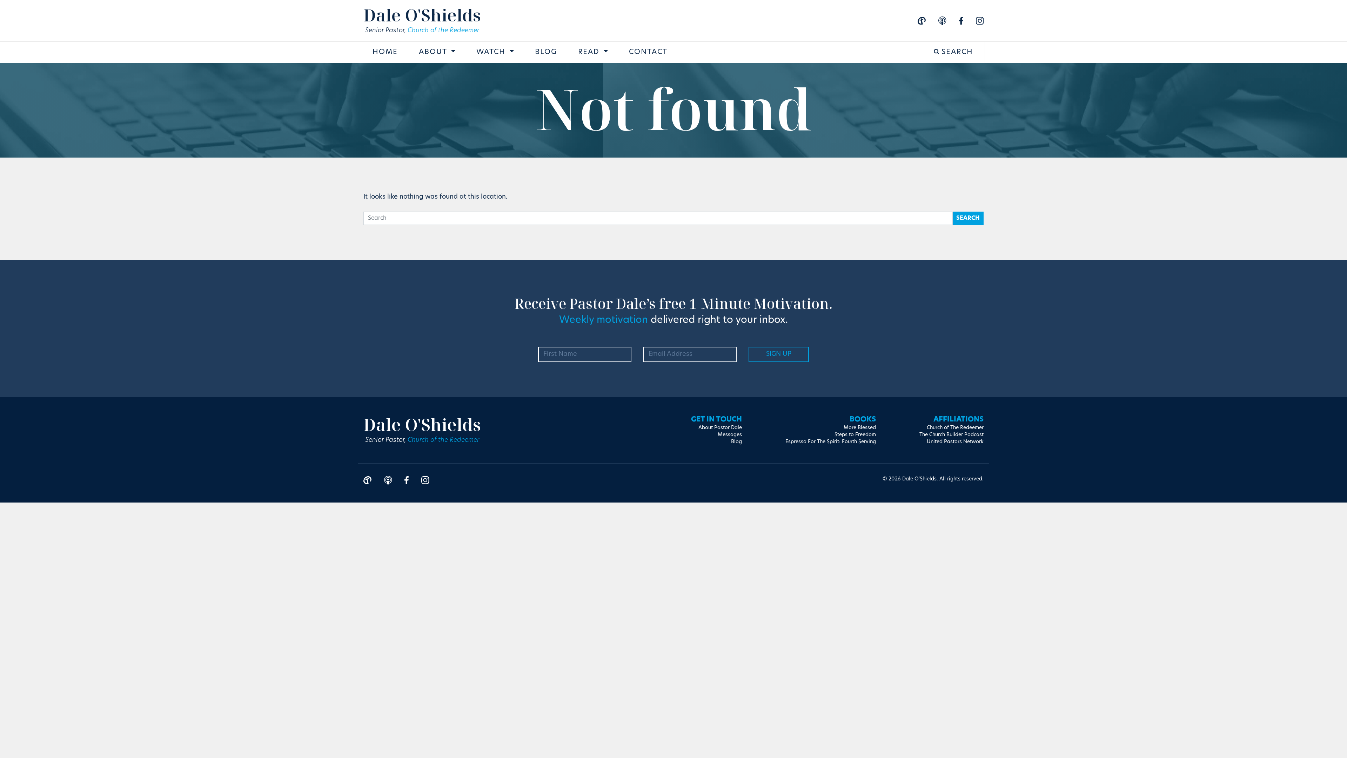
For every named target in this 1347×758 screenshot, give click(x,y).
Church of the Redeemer (443, 31)
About (434, 52)
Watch (492, 52)
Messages (730, 435)
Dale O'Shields (422, 15)
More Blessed (860, 428)
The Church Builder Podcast (951, 435)
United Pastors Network (955, 442)
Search (956, 52)
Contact (648, 52)
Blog (546, 52)
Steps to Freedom (855, 435)
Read (590, 52)
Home (385, 52)
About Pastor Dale (720, 428)
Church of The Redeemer (955, 428)
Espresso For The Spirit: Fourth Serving (830, 442)
